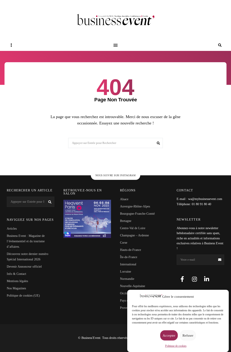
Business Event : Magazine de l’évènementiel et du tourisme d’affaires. (26, 241)
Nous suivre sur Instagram (115, 175)
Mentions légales (17, 281)
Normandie (127, 279)
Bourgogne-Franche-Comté (137, 213)
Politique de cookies (176, 345)
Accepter (169, 335)
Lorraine (125, 271)
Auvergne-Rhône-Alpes (135, 206)
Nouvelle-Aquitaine (132, 286)
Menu (115, 45)
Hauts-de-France (130, 250)
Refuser (187, 335)
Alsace (124, 199)
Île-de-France (128, 257)
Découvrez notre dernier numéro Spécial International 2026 (27, 256)
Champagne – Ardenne (134, 235)
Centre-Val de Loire (132, 228)
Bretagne (125, 221)
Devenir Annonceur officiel (24, 266)
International (128, 264)
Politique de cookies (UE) (23, 295)
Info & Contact (16, 274)
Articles (12, 228)
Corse (123, 242)
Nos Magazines (16, 288)
